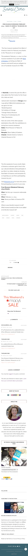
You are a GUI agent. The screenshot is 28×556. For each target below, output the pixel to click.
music (13, 217)
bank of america (5, 215)
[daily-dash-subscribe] (14, 507)
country (12, 215)
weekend (18, 217)
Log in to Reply (24, 325)
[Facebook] (8, 395)
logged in (11, 374)
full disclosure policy (9, 530)
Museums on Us (9, 181)
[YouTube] (16, 395)
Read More (17, 4)
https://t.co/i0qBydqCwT (8, 334)
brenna (16, 30)
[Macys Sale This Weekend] (14, 301)
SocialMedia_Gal (6, 325)
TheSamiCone (5, 339)
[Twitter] (10, 395)
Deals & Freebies (9, 21)
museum (8, 217)
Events (15, 21)
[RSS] (20, 395)
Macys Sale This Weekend (14, 311)
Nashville (19, 21)
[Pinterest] (12, 395)
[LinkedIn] (14, 395)
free (22, 215)
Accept (11, 4)
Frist (3, 217)
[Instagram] (18, 395)
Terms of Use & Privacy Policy (17, 538)
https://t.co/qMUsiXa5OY (8, 362)
